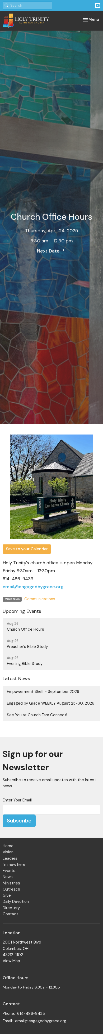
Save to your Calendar (27, 549)
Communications (39, 599)
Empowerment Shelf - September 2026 (43, 691)
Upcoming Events (22, 611)
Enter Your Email (17, 800)
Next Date (49, 251)
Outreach (11, 889)
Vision (8, 852)
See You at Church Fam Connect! (37, 715)
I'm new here (14, 864)
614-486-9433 (31, 1013)
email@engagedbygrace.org (33, 587)
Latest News (16, 678)
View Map (11, 960)
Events (9, 870)
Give (7, 895)
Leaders (10, 858)
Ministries (11, 883)
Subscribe (19, 820)
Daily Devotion (16, 901)
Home (8, 846)
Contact (10, 914)
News (8, 876)
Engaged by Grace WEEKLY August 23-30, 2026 (50, 703)
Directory (11, 908)
